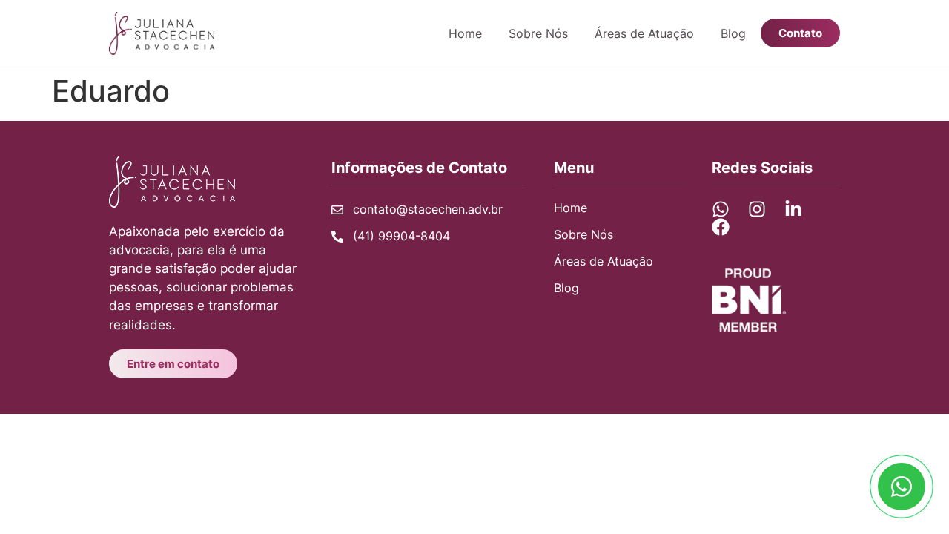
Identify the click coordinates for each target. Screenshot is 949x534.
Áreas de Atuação (644, 33)
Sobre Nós (538, 33)
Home (465, 33)
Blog (733, 33)
